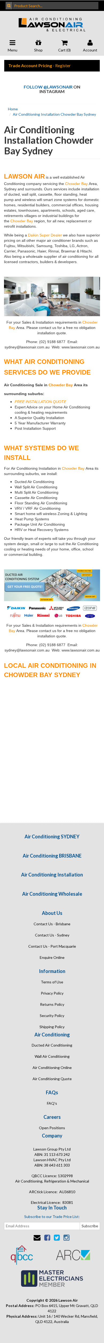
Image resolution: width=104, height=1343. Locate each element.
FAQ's (52, 1103)
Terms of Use (52, 982)
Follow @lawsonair (48, 86)
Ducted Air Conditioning (52, 1045)
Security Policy (52, 1015)
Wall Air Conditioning (52, 1056)
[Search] (9, 6)
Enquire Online (52, 957)
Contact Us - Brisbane (52, 924)
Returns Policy (52, 1004)
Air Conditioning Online (52, 1067)
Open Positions (52, 1127)
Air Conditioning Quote (52, 1078)
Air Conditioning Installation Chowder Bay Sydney (54, 114)
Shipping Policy (52, 1026)
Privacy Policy (52, 993)
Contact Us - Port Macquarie (52, 946)
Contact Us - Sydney (52, 935)
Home (13, 109)
